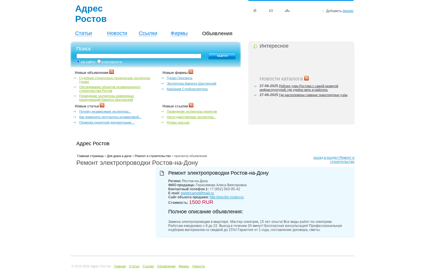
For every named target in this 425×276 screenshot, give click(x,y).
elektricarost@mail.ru (197, 193)
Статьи (83, 33)
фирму (348, 11)
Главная (120, 266)
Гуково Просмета (179, 78)
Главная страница (90, 156)
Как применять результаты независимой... (110, 117)
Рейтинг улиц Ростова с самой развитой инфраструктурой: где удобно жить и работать (299, 87)
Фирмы (179, 33)
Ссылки (148, 33)
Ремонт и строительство (153, 156)
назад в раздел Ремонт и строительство (333, 160)
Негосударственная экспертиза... (191, 117)
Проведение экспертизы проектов (192, 111)
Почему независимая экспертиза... (105, 111)
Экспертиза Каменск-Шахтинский (191, 83)
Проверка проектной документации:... (106, 122)
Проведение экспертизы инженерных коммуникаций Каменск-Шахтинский (106, 97)
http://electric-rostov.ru (227, 197)
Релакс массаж (178, 122)
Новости (117, 33)
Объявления (166, 266)
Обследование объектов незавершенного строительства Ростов (110, 88)
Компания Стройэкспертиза (187, 89)
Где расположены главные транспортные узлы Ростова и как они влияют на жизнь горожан (304, 96)
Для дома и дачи (119, 156)
